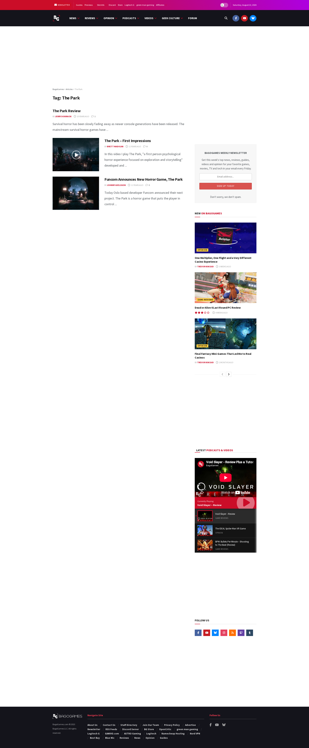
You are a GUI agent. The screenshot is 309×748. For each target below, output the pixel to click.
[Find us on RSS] (232, 633)
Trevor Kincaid (205, 266)
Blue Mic (109, 737)
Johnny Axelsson (116, 185)
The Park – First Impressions (127, 140)
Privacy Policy (172, 725)
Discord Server (130, 729)
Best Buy (95, 737)
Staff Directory (129, 725)
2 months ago (226, 362)
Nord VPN (195, 733)
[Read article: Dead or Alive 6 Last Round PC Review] (225, 287)
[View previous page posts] (222, 374)
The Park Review (66, 110)
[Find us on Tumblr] (249, 633)
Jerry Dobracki (63, 116)
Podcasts (129, 18)
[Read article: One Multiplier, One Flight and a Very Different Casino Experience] (225, 238)
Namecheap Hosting (173, 733)
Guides (79, 5)
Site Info (100, 5)
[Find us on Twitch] (241, 633)
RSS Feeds (111, 729)
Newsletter (63, 5)
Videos (148, 18)
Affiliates (160, 5)
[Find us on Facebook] (235, 18)
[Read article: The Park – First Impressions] (76, 154)
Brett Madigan (115, 146)
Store (120, 5)
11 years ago (134, 146)
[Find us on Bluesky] (253, 18)
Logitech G (129, 5)
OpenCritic (165, 729)
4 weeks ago (221, 312)
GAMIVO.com (112, 733)
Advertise (190, 725)
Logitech (151, 733)
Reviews (90, 18)
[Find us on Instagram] (223, 633)
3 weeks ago (225, 266)
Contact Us (109, 725)
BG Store (149, 729)
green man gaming (145, 5)
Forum (192, 18)
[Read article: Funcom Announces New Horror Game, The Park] (76, 193)
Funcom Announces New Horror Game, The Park (143, 179)
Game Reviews (205, 299)
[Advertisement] (154, 57)
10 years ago (82, 116)
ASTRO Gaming (132, 733)
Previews (89, 5)
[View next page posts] (228, 374)
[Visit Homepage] (56, 18)
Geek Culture (171, 18)
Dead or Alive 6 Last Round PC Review (218, 307)
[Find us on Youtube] (244, 18)
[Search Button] (226, 18)
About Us (92, 725)
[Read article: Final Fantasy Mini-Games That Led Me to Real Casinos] (225, 333)
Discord (112, 5)
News (72, 18)
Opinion (109, 18)
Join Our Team (151, 725)
